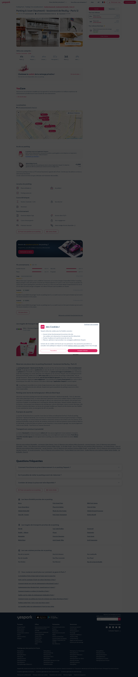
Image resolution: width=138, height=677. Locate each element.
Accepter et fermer (82, 350)
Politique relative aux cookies (76, 345)
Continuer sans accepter (91, 324)
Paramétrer (53, 350)
